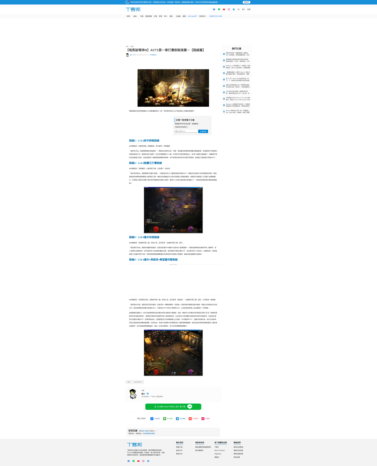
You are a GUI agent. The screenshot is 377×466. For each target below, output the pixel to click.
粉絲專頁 (157, 418)
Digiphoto (218, 454)
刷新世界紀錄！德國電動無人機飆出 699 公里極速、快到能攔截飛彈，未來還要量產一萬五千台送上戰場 (237, 55)
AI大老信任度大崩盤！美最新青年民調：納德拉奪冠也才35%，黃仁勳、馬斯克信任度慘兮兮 (237, 93)
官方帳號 (170, 418)
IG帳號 (207, 418)
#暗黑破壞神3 (138, 382)
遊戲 (132, 46)
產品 (135, 16)
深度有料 (202, 16)
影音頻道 (195, 418)
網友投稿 (237, 457)
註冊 (248, 9)
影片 (165, 16)
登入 (243, 9)
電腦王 (217, 457)
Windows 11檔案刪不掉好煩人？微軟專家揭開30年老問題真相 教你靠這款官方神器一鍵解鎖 (238, 106)
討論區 (178, 16)
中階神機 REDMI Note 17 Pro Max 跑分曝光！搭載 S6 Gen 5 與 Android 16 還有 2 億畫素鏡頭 (238, 99)
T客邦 (217, 447)
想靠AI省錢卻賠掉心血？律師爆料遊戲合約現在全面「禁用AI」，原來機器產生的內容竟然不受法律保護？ (238, 87)
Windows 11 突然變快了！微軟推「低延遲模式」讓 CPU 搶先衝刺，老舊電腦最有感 (238, 67)
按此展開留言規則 (149, 433)
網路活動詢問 (238, 454)
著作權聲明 (199, 450)
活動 (170, 16)
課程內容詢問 (238, 450)
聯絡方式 (179, 454)
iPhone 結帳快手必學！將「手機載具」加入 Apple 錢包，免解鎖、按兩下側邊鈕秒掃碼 (238, 112)
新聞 (128, 16)
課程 (184, 16)
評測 (155, 16)
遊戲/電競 (148, 16)
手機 (141, 16)
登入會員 (145, 431)
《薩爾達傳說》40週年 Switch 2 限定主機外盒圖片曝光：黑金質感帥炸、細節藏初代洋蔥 (238, 74)
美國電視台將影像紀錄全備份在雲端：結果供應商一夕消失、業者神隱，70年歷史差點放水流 (237, 61)
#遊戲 (128, 382)
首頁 (127, 46)
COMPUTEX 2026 (215, 16)
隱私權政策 (213, 2)
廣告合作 (179, 450)
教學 (160, 16)
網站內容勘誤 (238, 447)
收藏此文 (154, 55)
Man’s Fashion (220, 450)
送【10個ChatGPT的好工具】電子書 (170, 407)
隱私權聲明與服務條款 (203, 447)
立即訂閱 (203, 131)
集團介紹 (179, 447)
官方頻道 (182, 418)
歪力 (131, 55)
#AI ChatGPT (192, 16)
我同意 (246, 2)
